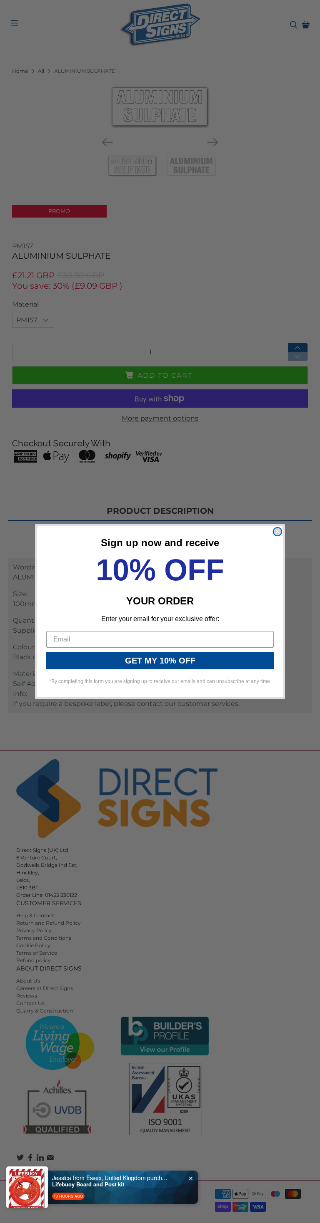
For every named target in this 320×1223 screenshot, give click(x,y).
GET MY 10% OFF (160, 660)
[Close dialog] (277, 531)
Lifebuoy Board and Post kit (88, 1184)
